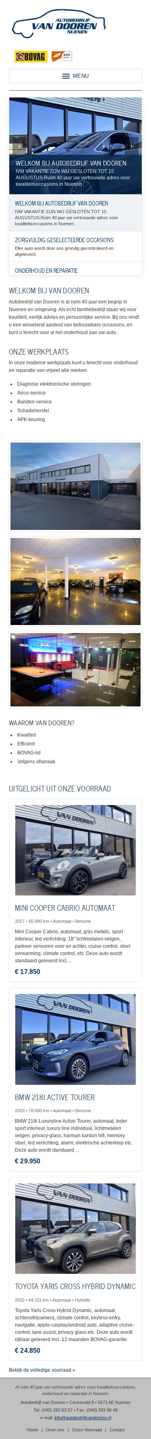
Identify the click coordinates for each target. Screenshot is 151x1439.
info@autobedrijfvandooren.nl (82, 1417)
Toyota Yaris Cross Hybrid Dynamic (75, 1285)
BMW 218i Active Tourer (55, 1096)
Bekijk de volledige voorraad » (42, 1370)
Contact (117, 1429)
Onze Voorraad (87, 1429)
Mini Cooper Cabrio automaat (65, 907)
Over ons (55, 1429)
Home (32, 1429)
